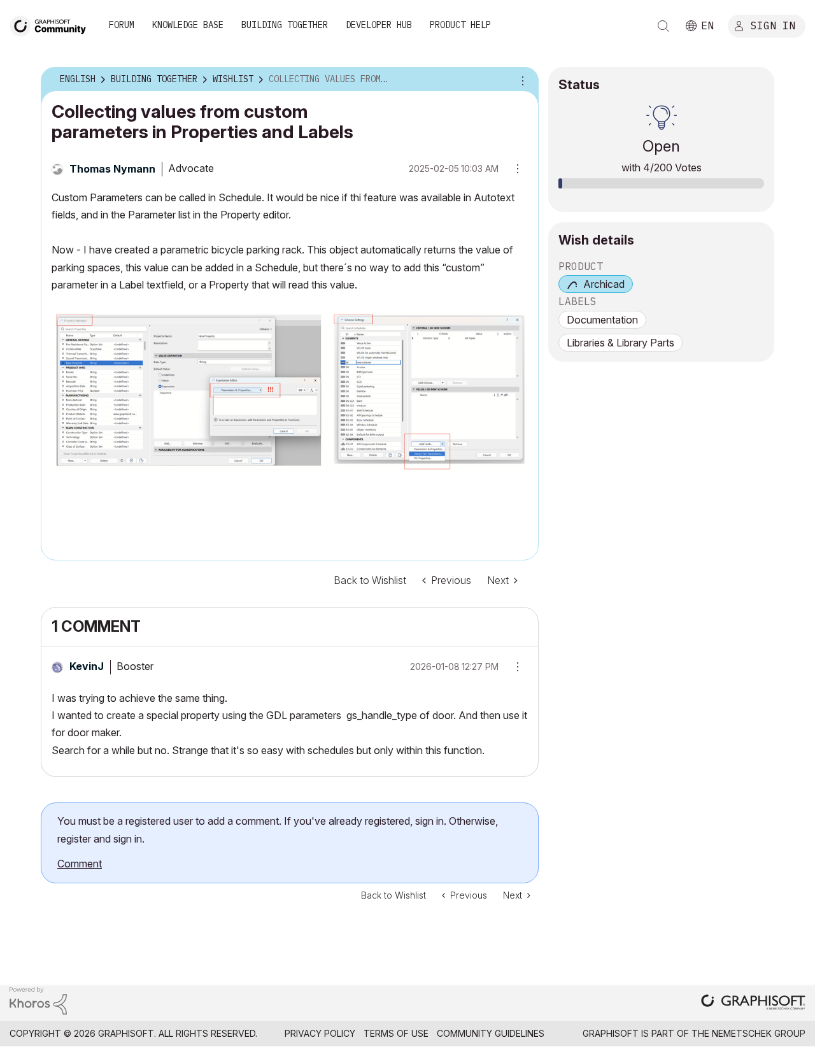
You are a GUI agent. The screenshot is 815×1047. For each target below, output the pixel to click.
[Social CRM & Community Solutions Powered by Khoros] (38, 999)
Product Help (460, 25)
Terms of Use (396, 1033)
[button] (513, 667)
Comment (79, 863)
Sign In (773, 24)
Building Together (284, 25)
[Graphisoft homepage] (753, 1003)
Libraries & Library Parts (620, 342)
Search (663, 26)
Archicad (604, 284)
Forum (121, 25)
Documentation (602, 319)
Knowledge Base (187, 25)
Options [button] (521, 79)
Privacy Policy (320, 1033)
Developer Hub (379, 25)
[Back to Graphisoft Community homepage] (52, 24)
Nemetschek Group (758, 1033)
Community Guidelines (490, 1033)
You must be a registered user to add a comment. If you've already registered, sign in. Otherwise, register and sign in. (277, 829)
